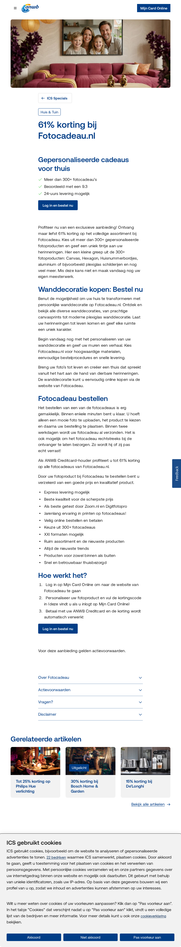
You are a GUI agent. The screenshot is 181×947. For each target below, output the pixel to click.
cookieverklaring (153, 916)
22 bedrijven (56, 857)
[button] (176, 473)
